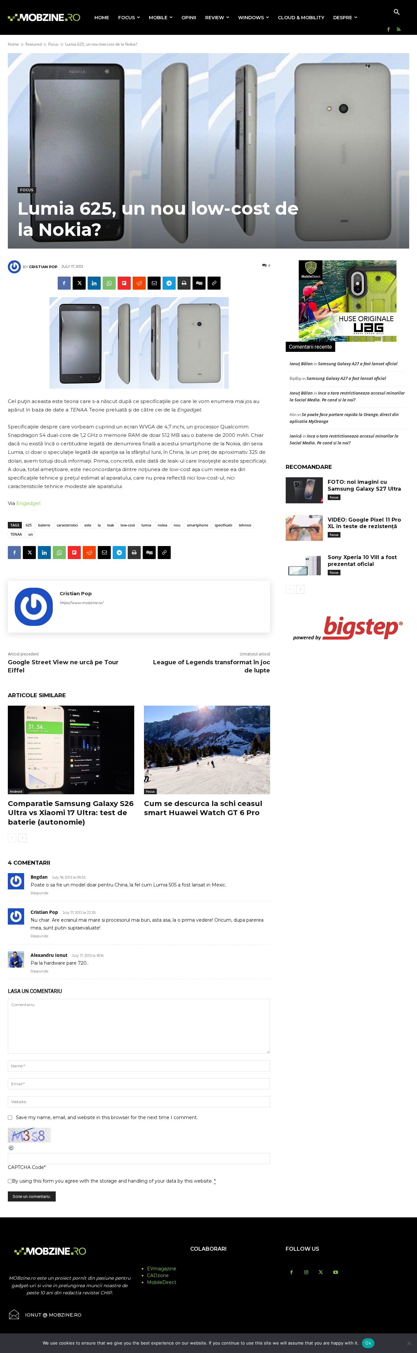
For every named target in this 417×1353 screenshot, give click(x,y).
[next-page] (22, 838)
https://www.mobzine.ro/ (81, 602)
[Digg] (199, 283)
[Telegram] (169, 283)
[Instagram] (306, 1272)
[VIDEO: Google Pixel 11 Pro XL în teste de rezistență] (304, 528)
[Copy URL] (214, 283)
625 (29, 525)
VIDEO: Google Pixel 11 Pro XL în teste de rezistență (364, 523)
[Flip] (124, 283)
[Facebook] (388, 29)
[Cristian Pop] (15, 266)
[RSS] (398, 29)
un (30, 534)
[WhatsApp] (109, 283)
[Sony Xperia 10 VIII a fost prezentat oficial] (304, 566)
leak (110, 525)
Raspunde (39, 893)
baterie (44, 525)
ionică (296, 436)
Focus (53, 44)
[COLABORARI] (208, 1262)
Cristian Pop (43, 267)
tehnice (245, 525)
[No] (409, 1343)
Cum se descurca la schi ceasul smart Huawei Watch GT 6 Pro (203, 808)
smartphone (197, 525)
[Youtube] (335, 1272)
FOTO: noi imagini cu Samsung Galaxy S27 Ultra (364, 485)
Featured (33, 44)
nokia (162, 525)
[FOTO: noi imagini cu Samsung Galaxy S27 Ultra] (304, 490)
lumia (146, 525)
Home (13, 44)
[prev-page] (12, 838)
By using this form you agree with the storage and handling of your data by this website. (114, 1181)
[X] (79, 283)
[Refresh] (11, 1149)
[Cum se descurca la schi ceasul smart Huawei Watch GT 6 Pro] (207, 750)
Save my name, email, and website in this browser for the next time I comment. (107, 1117)
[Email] (154, 283)
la (99, 525)
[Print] (184, 283)
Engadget (28, 503)
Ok (368, 1343)
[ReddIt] (139, 283)
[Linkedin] (94, 283)
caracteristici (67, 525)
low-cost (128, 525)
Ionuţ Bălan (301, 364)
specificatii (223, 525)
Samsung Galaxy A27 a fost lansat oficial (357, 364)
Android (16, 791)
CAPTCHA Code (26, 1167)
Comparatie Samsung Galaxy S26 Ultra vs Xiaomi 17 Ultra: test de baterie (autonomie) (71, 813)
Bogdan (39, 877)
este (87, 525)
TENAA (16, 534)
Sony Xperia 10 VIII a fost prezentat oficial (362, 560)
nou (177, 525)
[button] (396, 12)
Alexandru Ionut (49, 955)
